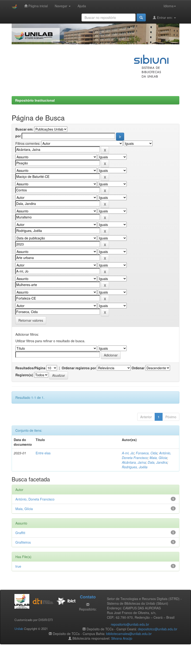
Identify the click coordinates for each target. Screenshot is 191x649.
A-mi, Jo (128, 453)
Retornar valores (30, 320)
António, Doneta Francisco (146, 455)
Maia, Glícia (158, 457)
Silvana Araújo (121, 638)
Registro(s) (24, 375)
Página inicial (37, 5)
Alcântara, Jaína (134, 462)
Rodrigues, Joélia (134, 467)
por (18, 136)
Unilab (18, 628)
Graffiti (20, 532)
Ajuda (82, 5)
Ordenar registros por (79, 368)
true (18, 566)
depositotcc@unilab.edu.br (157, 629)
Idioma (169, 5)
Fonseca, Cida (146, 453)
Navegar (61, 5)
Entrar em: (165, 17)
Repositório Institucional (35, 100)
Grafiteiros (23, 542)
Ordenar (138, 368)
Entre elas (43, 453)
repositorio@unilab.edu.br (130, 624)
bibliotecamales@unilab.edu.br (129, 633)
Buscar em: (24, 129)
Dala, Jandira (157, 462)
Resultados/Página (30, 368)
